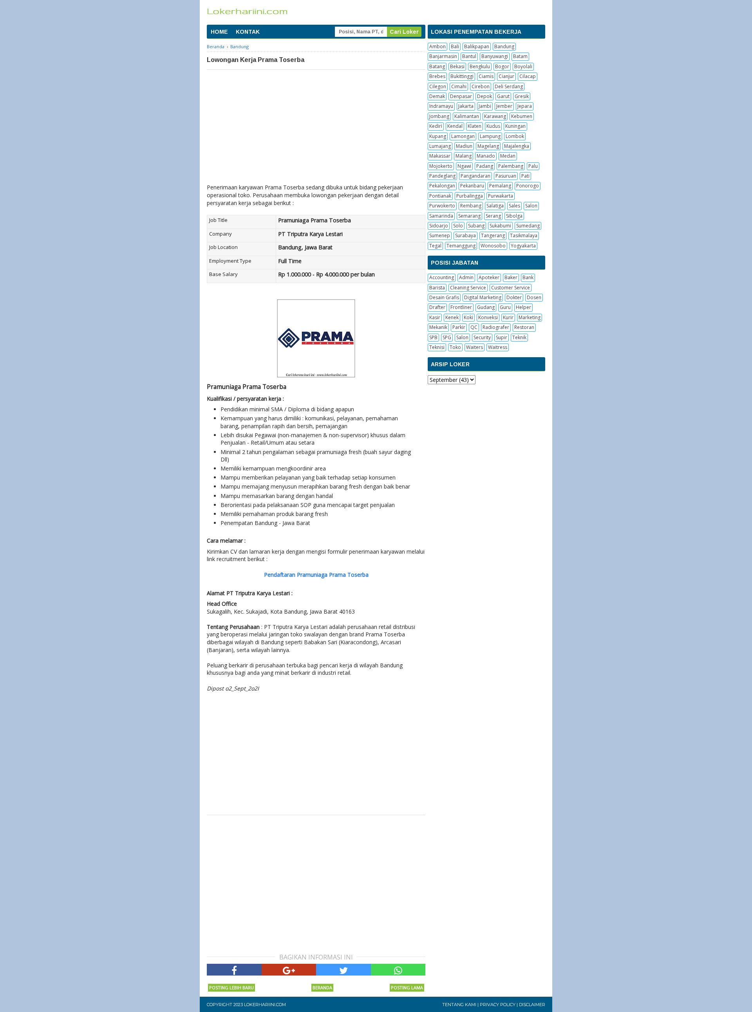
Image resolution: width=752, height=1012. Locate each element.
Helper (523, 307)
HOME (219, 32)
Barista (437, 287)
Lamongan (463, 136)
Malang (464, 156)
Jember (504, 106)
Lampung (490, 136)
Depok (484, 96)
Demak (437, 96)
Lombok (515, 136)
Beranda (322, 987)
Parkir (458, 327)
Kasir (434, 317)
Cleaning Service (468, 287)
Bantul (469, 56)
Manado (486, 156)
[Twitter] (343, 970)
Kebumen (521, 116)
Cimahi (458, 86)
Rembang (470, 205)
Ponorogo (527, 185)
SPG (447, 337)
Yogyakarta (523, 245)
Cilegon (437, 86)
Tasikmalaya (523, 235)
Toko (455, 347)
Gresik (522, 96)
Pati (525, 176)
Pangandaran (475, 176)
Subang (476, 225)
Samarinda (441, 216)
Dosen (534, 297)
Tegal (435, 245)
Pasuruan (505, 176)
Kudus (493, 126)
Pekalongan (442, 185)
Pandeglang (442, 176)
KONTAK (248, 32)
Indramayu (441, 106)
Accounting (441, 277)
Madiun (464, 146)
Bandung (504, 46)
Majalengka (516, 146)
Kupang (437, 136)
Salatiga (495, 205)
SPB (433, 337)
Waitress (497, 347)
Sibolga (514, 216)
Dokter (514, 297)
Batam (520, 56)
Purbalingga (469, 196)
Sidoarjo (438, 225)
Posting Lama (407, 987)
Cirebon (481, 86)
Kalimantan (466, 116)
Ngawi (464, 166)
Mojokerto (440, 166)
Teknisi (437, 347)
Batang (437, 66)
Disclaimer (532, 1004)
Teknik (519, 337)
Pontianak (440, 196)
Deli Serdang (509, 86)
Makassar (439, 156)
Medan (507, 156)
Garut (503, 96)
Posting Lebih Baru (231, 987)
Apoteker (489, 277)
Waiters (474, 347)
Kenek (452, 317)
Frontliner (461, 307)
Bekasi (457, 66)
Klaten (474, 126)
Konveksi (488, 317)
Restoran (524, 327)
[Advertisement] (316, 129)
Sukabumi (500, 225)
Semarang (469, 216)
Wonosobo (493, 245)
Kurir (508, 317)
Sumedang (528, 225)
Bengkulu (480, 66)
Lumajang (440, 146)
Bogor (502, 66)
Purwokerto (442, 205)
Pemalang (500, 185)
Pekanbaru (472, 185)
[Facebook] (234, 970)
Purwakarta (500, 196)
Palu (533, 166)
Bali (455, 46)
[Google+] (289, 970)
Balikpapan (476, 46)
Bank (527, 277)
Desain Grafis (444, 297)
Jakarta (466, 106)
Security (482, 337)
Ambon (437, 46)
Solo (458, 225)
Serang (493, 216)
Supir (501, 337)
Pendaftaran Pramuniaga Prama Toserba (316, 574)
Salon (531, 205)
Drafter (437, 307)
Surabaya (465, 235)
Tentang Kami (459, 1004)
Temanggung (460, 245)
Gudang (486, 307)
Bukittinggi (462, 76)
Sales (514, 205)
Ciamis (486, 76)
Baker (510, 277)
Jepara (524, 106)
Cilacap (527, 76)
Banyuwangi (494, 56)
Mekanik (438, 327)
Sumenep (439, 235)
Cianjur (506, 76)
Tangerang (493, 235)
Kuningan (515, 126)
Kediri (435, 126)
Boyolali (523, 66)
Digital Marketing (482, 297)
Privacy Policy (497, 1004)
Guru (505, 307)
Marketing (529, 317)
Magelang (488, 146)
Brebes (437, 76)
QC (473, 327)
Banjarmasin (443, 56)
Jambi (485, 106)
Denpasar (461, 96)
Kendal (455, 126)
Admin (466, 277)
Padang (484, 166)
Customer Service (510, 287)
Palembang (510, 166)
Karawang (495, 116)
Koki (468, 317)
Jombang (439, 116)
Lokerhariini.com (265, 1004)
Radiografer (496, 327)
